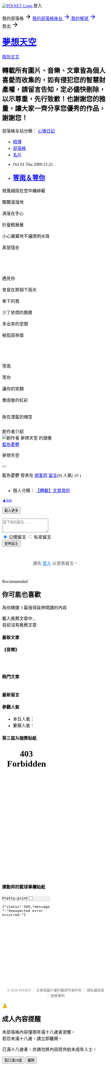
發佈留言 (11, 544)
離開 (30, 1060)
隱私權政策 (95, 990)
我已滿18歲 (13, 1060)
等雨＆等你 (29, 177)
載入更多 (11, 511)
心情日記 (46, 131)
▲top (7, 500)
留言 (52, 475)
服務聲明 (58, 996)
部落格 (19, 148)
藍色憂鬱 (10, 444)
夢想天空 (19, 42)
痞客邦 (40, 475)
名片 (17, 155)
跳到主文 (10, 57)
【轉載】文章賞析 (53, 490)
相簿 (17, 142)
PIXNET (25, 990)
